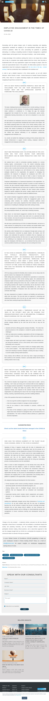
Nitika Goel (4, 567)
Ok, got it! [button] (24, 698)
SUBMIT (24, 609)
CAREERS (14, 687)
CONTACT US (5, 691)
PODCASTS (14, 691)
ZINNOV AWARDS (25, 689)
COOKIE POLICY (6, 689)
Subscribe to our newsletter (12, 606)
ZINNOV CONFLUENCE (26, 687)
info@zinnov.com (8, 543)
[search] (45, 2)
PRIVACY (4, 687)
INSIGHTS (14, 685)
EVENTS (23, 685)
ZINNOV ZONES (25, 691)
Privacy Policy (18, 695)
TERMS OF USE (6, 685)
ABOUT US (14, 689)
